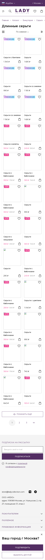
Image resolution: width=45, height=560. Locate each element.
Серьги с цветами (32, 300)
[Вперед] (33, 422)
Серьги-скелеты (11, 144)
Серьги (27, 57)
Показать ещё (24, 414)
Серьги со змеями (32, 86)
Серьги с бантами (12, 57)
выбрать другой (23, 555)
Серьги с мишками (8, 238)
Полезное (8, 520)
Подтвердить (22, 547)
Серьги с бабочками (9, 174)
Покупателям (10, 514)
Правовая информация (16, 527)
